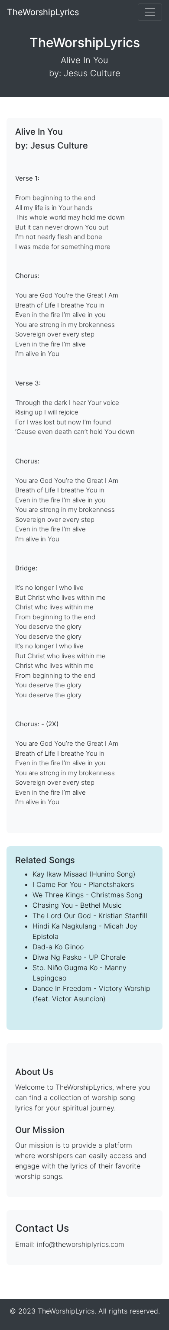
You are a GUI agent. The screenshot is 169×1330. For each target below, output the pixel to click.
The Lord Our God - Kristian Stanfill (89, 915)
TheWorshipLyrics (43, 12)
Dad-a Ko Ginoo (58, 946)
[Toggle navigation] (150, 12)
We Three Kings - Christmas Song (87, 894)
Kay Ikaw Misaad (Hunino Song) (84, 874)
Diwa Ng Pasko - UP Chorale (79, 957)
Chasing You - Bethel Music (77, 905)
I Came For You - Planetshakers (83, 884)
